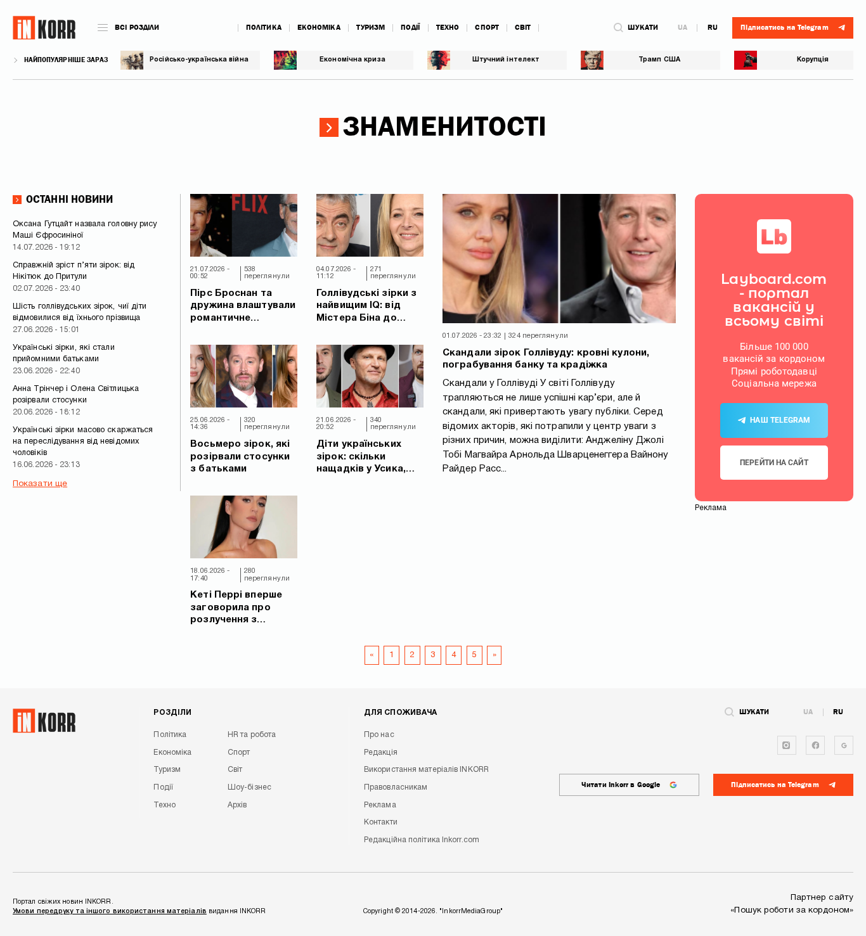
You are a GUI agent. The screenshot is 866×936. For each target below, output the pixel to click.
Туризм (370, 27)
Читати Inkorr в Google (620, 785)
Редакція (380, 752)
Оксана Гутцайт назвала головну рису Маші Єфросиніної (85, 230)
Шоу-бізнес (249, 787)
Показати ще (40, 484)
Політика (263, 27)
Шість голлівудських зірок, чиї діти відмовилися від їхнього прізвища (80, 312)
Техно (448, 27)
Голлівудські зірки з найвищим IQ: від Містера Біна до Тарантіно (366, 307)
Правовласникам (395, 787)
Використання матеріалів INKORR (426, 769)
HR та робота (252, 734)
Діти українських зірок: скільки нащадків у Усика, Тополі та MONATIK (363, 458)
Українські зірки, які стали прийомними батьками (64, 353)
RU (713, 28)
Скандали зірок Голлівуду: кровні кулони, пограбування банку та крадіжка (546, 359)
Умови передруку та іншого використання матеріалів (110, 911)
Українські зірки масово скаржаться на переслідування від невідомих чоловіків (83, 441)
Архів (237, 805)
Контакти (380, 822)
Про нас (379, 734)
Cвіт (523, 27)
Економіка (318, 27)
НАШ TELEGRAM (780, 420)
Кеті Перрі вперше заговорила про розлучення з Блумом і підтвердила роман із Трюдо (239, 609)
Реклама (380, 805)
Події (410, 27)
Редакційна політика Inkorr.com (421, 840)
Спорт (487, 27)
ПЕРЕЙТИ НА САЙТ (774, 462)
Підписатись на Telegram (774, 785)
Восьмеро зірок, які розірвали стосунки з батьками (240, 456)
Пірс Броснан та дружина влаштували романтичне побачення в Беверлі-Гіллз (242, 307)
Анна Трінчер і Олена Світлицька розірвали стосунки (76, 394)
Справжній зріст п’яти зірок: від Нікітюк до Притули (73, 271)
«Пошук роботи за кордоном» (791, 910)
